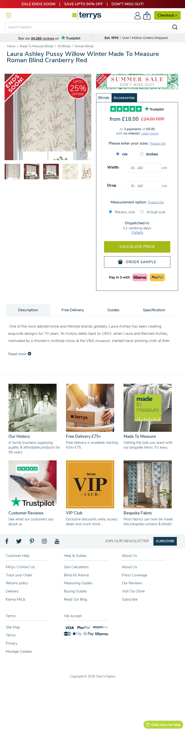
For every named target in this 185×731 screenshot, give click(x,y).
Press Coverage (134, 575)
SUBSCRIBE (165, 541)
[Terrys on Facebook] (7, 542)
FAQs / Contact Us (20, 567)
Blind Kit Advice (76, 575)
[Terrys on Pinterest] (32, 542)
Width (113, 167)
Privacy (12, 643)
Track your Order (19, 575)
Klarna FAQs (15, 599)
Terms (11, 635)
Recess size (124, 212)
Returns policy (17, 583)
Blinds (103, 97)
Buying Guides (75, 591)
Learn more (149, 133)
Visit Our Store (133, 591)
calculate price (137, 246)
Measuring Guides (78, 583)
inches (152, 154)
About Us (129, 567)
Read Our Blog (75, 599)
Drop (111, 185)
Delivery (12, 591)
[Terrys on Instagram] (45, 542)
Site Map (13, 627)
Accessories (124, 97)
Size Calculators (76, 567)
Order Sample (141, 262)
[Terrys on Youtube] (57, 542)
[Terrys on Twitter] (19, 542)
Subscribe (130, 599)
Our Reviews (132, 583)
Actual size (155, 212)
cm (124, 154)
